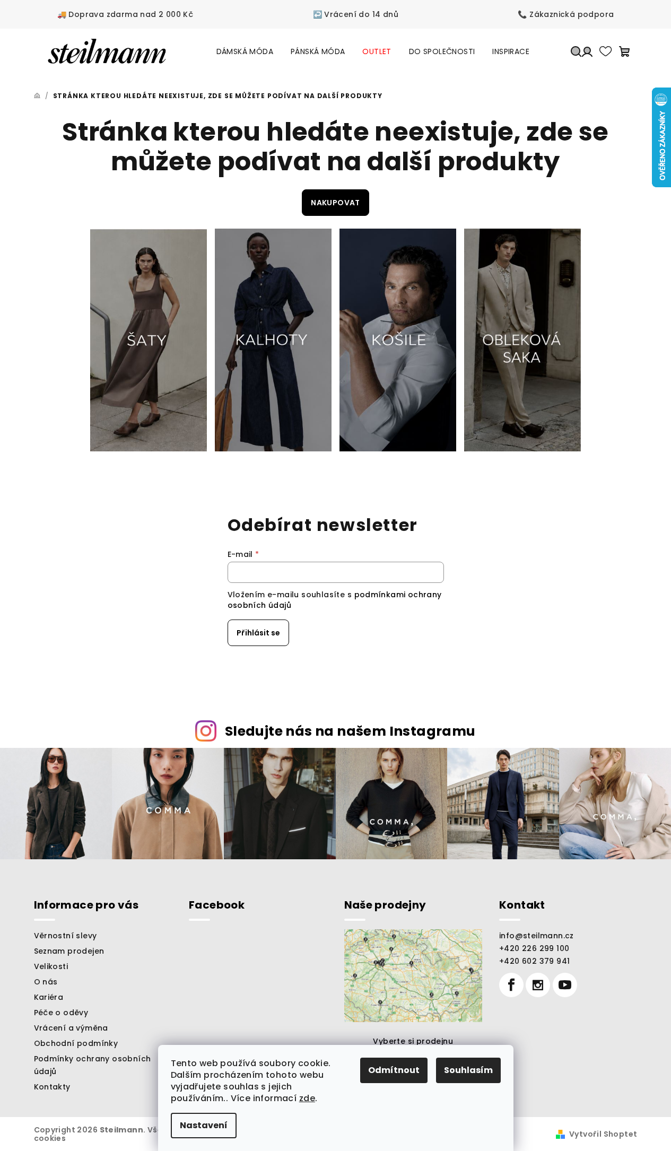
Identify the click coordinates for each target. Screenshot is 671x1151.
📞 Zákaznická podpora (566, 14)
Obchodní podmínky (76, 1043)
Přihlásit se (258, 632)
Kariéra (49, 997)
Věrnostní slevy (65, 935)
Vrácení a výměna (71, 1028)
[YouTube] (565, 985)
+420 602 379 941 (534, 961)
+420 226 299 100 (534, 948)
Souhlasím (468, 1070)
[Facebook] (511, 985)
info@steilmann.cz (536, 935)
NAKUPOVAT (335, 202)
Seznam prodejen (69, 951)
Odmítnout (394, 1070)
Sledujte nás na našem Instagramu (350, 731)
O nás (46, 981)
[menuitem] (245, 51)
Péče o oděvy (61, 1012)
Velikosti (51, 966)
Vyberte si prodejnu (413, 1041)
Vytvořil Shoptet (603, 1134)
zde (307, 1098)
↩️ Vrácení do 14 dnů (356, 14)
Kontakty (52, 1087)
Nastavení (204, 1125)
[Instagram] (538, 985)
